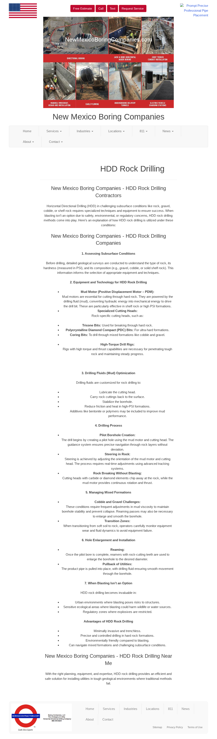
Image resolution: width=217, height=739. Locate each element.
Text (112, 8)
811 (142, 131)
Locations (115, 131)
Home (27, 131)
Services (53, 131)
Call (100, 8)
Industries (84, 131)
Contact (55, 141)
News (167, 131)
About (27, 141)
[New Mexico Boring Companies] (41, 717)
